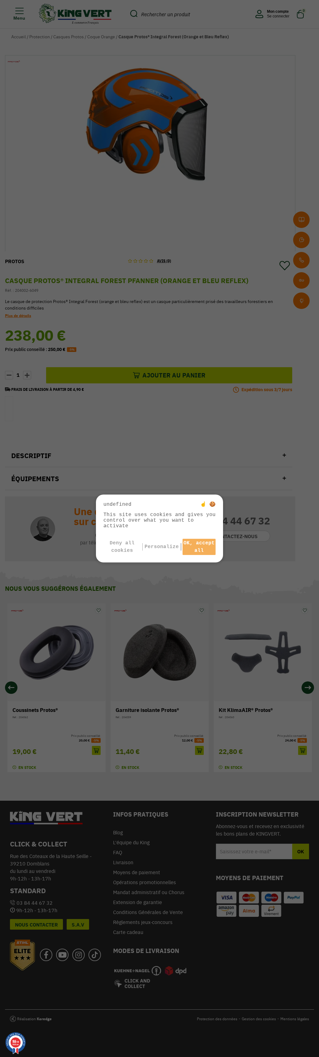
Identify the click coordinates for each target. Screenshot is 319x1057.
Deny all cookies (122, 546)
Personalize (162, 547)
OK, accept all (199, 546)
